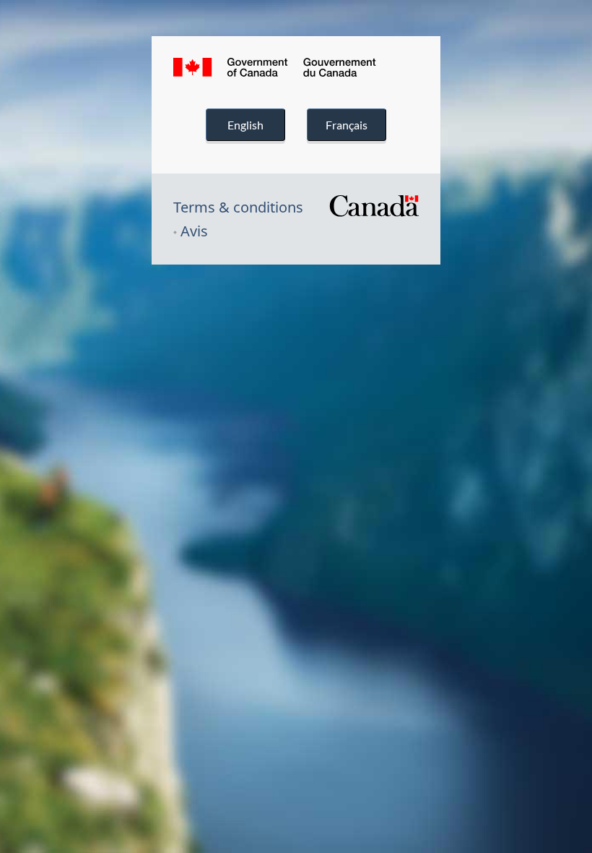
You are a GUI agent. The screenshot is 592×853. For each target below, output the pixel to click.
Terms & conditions (238, 207)
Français (346, 125)
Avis (194, 231)
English (245, 125)
